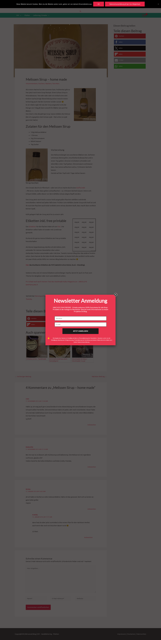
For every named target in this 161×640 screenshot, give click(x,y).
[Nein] (158, 4)
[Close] (116, 295)
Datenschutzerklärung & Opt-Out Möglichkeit (124, 4)
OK (99, 4)
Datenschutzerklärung (83, 342)
